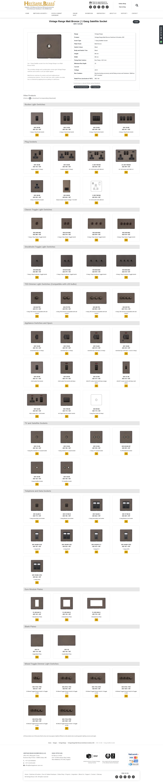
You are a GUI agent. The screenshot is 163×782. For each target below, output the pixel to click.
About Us (113, 13)
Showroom (89, 13)
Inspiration (101, 13)
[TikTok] (107, 7)
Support (124, 13)
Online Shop (122, 3)
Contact (135, 13)
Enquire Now (96, 87)
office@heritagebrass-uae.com (34, 765)
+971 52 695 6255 (30, 763)
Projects (68, 774)
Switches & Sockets (39, 13)
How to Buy (122, 7)
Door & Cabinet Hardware (56, 14)
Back (136, 22)
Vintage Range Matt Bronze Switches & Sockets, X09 (81, 743)
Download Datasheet (82, 87)
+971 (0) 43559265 (30, 760)
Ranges (55, 743)
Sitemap (99, 774)
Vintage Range (62, 743)
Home (27, 13)
